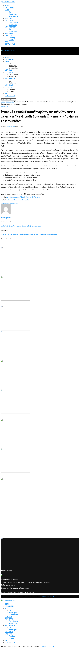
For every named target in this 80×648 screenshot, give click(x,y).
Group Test (13, 25)
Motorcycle (13, 14)
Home (3, 102)
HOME (7, 5)
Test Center (13, 23)
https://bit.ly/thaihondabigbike (18, 200)
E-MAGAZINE (9, 8)
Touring (12, 38)
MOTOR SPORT (10, 27)
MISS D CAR (9, 33)
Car (10, 12)
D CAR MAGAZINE (48, 596)
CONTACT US (10, 44)
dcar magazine (11, 126)
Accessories (13, 16)
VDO (6, 42)
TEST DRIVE (9, 20)
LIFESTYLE (8, 35)
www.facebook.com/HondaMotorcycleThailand (23, 197)
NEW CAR (8, 18)
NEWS (7, 10)
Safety (11, 40)
